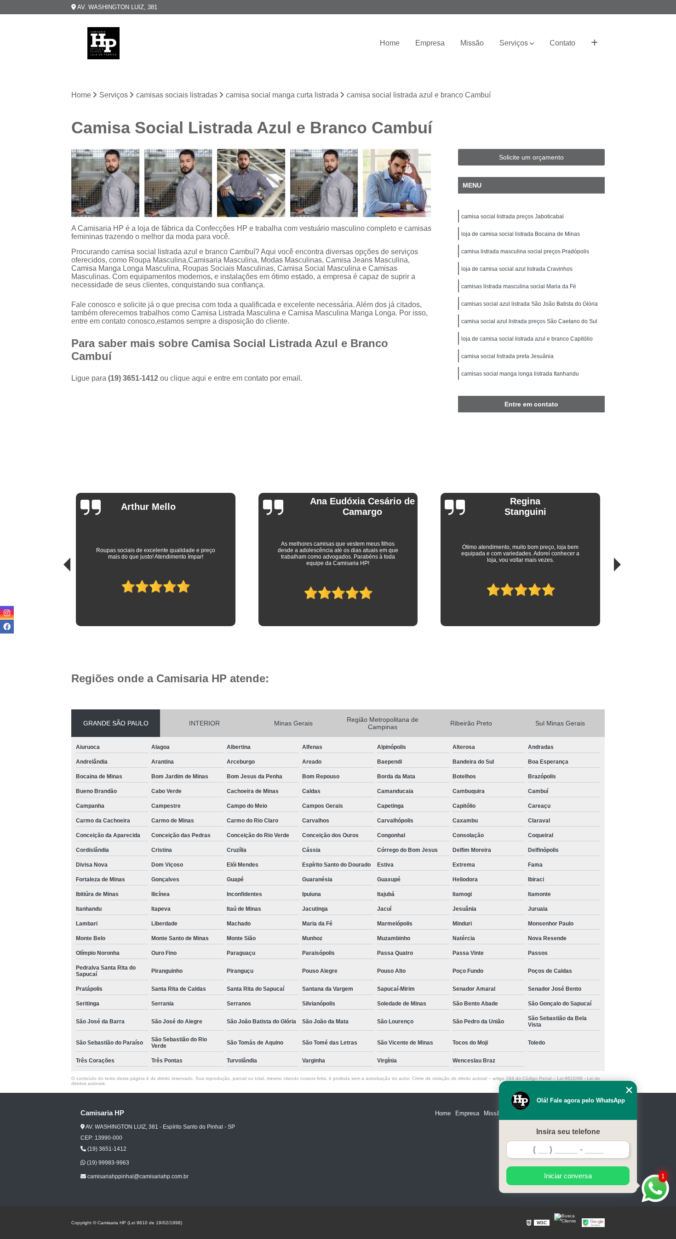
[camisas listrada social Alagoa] (324, 183)
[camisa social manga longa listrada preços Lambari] (105, 183)
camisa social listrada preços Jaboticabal (512, 216)
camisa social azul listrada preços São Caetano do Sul (529, 321)
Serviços (513, 43)
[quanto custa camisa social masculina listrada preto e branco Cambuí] (178, 183)
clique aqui (188, 378)
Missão (472, 43)
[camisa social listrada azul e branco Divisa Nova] (397, 183)
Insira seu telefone (568, 1132)
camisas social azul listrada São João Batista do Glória (529, 304)
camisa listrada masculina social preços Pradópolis (525, 251)
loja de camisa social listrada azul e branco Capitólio (527, 339)
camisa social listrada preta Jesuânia (507, 356)
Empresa (430, 43)
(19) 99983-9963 (107, 1162)
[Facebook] (7, 627)
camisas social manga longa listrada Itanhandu (520, 374)
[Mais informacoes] (594, 43)
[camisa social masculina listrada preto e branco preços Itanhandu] (251, 183)
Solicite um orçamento (531, 157)
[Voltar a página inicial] (103, 43)
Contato (562, 43)
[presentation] (54, 600)
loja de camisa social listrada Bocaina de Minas (520, 234)
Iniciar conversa (568, 1176)
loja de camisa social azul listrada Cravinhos (517, 269)
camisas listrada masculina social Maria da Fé (518, 286)
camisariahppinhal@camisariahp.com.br (137, 1176)
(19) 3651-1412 (134, 378)
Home (390, 43)
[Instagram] (7, 613)
